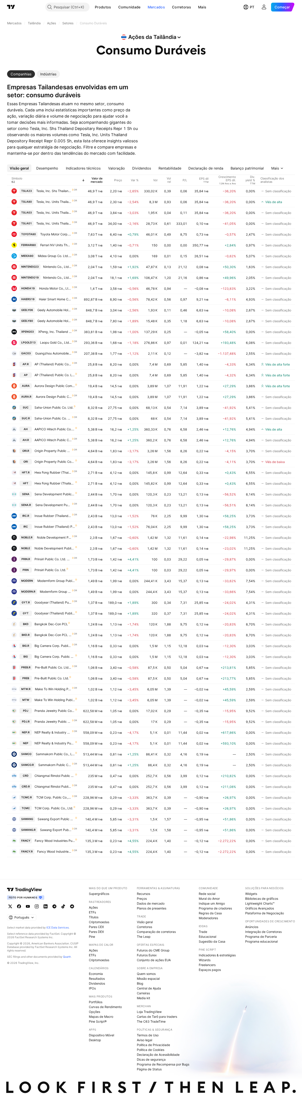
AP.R (26, 364)
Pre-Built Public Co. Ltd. (51, 678)
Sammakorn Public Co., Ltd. (55, 754)
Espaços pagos (210, 970)
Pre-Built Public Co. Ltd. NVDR (53, 667)
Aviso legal (144, 1040)
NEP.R (26, 732)
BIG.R (25, 645)
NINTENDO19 (30, 277)
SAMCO (26, 754)
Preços (142, 898)
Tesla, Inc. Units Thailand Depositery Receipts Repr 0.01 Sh (54, 212)
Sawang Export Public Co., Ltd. (56, 819)
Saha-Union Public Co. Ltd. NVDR (53, 418)
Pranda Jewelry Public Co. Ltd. (54, 711)
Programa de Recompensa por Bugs (163, 1064)
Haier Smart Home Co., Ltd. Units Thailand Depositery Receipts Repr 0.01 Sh (55, 299)
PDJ (25, 710)
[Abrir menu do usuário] (264, 7)
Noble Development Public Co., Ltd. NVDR (54, 537)
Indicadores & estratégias (217, 955)
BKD (26, 624)
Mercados (156, 7)
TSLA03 (26, 212)
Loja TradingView (149, 1012)
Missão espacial (148, 978)
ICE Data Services (57, 927)
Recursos (143, 894)
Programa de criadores (215, 908)
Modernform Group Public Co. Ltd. (56, 581)
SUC (26, 407)
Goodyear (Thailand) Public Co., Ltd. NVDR (53, 602)
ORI (25, 461)
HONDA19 (28, 288)
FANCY (25, 840)
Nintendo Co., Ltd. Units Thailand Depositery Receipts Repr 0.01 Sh (57, 267)
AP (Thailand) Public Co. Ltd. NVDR (53, 364)
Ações (93, 907)
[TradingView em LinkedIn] (45, 906)
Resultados (97, 978)
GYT (26, 613)
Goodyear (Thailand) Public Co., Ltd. (54, 613)
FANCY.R (27, 851)
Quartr (67, 956)
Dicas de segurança (151, 1059)
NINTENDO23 (30, 266)
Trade (203, 932)
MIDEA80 (27, 255)
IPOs (92, 988)
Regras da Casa (210, 913)
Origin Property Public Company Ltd (54, 461)
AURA (26, 385)
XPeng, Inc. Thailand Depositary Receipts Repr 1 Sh (55, 332)
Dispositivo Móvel (101, 1035)
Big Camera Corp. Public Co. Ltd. (54, 656)
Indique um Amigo (212, 903)
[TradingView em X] (10, 906)
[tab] (21, 74)
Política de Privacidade (153, 1045)
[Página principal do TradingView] (11, 7)
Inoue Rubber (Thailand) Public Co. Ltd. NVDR (53, 516)
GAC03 (26, 353)
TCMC (26, 808)
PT (252, 7)
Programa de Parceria (261, 936)
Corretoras (181, 7)
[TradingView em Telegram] (54, 906)
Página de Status (149, 1069)
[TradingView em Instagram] (37, 906)
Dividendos (97, 983)
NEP (25, 743)
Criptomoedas (99, 922)
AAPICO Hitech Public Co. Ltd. (54, 429)
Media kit (143, 998)
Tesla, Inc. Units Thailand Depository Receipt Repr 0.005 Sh (54, 202)
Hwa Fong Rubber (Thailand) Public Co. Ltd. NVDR (53, 472)
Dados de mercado (150, 903)
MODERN (27, 580)
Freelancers (207, 965)
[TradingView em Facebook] (19, 906)
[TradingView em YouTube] (28, 906)
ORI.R (25, 450)
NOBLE (25, 548)
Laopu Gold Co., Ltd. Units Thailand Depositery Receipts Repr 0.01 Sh (56, 342)
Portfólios (95, 1002)
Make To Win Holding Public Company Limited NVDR (53, 689)
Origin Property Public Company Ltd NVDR (53, 451)
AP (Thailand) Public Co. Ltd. (54, 375)
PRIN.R (25, 559)
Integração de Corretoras (263, 932)
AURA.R (26, 396)
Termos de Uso (148, 1035)
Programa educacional (261, 941)
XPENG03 (27, 331)
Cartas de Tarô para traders (157, 1016)
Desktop (95, 1040)
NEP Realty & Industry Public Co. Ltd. (54, 743)
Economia (96, 974)
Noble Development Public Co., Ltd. (54, 548)
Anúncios (251, 927)
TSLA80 (26, 201)
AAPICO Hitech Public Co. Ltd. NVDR (53, 440)
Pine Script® (98, 1021)
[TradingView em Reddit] (72, 906)
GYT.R (26, 602)
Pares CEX (96, 927)
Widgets (251, 894)
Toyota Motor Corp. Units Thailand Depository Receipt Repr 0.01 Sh (56, 234)
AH (26, 429)
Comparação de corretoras (156, 932)
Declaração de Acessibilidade (158, 1054)
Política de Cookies (150, 1050)
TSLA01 (26, 223)
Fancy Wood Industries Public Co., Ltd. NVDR (54, 851)
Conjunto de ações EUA (154, 960)
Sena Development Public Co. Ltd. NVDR (53, 505)
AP (26, 375)
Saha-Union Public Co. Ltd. (53, 407)
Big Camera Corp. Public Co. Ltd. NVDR (53, 646)
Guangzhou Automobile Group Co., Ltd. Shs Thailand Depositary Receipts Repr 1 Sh (53, 353)
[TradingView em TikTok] (63, 906)
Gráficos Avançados (259, 908)
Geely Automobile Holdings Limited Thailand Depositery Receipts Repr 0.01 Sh (54, 321)
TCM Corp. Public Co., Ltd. (53, 808)
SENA (25, 494)
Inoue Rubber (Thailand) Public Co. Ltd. (54, 526)
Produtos (103, 7)
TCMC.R (26, 797)
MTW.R (26, 689)
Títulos (93, 917)
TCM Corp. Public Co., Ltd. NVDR (54, 797)
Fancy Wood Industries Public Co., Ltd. (55, 841)
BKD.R (26, 635)
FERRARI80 (28, 245)
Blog (140, 983)
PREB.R (26, 667)
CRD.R (26, 786)
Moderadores (208, 918)
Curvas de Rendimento (105, 1007)
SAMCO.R (27, 764)
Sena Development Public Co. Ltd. (54, 494)
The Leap (144, 936)
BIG (25, 656)
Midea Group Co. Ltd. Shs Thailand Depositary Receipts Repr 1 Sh (55, 256)
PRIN (26, 570)
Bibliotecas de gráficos (261, 898)
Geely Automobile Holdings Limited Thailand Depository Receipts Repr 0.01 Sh (54, 310)
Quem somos (146, 974)
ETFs (92, 912)
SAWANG (27, 819)
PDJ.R (26, 721)
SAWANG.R (28, 829)
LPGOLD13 (28, 342)
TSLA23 (26, 191)
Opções (94, 1012)
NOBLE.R (26, 537)
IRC (25, 526)
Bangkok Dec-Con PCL (51, 624)
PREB (25, 678)
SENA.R (26, 505)
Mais (202, 7)
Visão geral (145, 922)
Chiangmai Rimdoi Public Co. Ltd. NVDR (53, 786)
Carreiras (143, 993)
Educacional (207, 936)
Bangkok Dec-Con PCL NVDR (53, 635)
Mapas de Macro (101, 1016)
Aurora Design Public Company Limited (54, 386)
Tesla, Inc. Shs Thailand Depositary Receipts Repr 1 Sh (54, 191)
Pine (92, 936)
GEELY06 (27, 310)
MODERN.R (28, 591)
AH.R (26, 440)
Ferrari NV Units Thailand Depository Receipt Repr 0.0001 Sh (56, 245)
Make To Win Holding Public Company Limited (54, 700)
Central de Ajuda (149, 988)
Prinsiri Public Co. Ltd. (50, 570)
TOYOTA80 (28, 234)
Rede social (207, 894)
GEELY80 (27, 320)
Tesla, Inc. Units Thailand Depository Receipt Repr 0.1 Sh (54, 223)
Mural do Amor (209, 898)
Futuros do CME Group (153, 950)
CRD (26, 775)
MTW (25, 700)
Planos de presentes (151, 908)
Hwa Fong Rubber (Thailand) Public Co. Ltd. (54, 483)
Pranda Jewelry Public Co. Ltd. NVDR (53, 721)
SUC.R (26, 418)
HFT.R (26, 472)
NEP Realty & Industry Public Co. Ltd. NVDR (53, 732)
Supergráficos (99, 894)
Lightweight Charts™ (260, 903)
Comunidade (129, 7)
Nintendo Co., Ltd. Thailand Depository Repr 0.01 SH (57, 277)
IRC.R (25, 515)
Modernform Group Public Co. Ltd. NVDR (56, 591)
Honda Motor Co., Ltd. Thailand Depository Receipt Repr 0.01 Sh (55, 288)
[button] (115, 7)
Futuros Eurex (147, 955)
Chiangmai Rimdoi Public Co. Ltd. (54, 776)
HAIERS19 (27, 299)
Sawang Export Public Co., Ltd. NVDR (56, 830)
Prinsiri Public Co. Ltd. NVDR (53, 559)
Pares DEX (96, 932)
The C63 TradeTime (151, 1021)
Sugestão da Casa (212, 941)
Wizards (204, 960)
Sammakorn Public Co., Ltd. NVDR (55, 765)
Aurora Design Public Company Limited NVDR (54, 396)
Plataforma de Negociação (264, 913)
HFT (25, 483)
